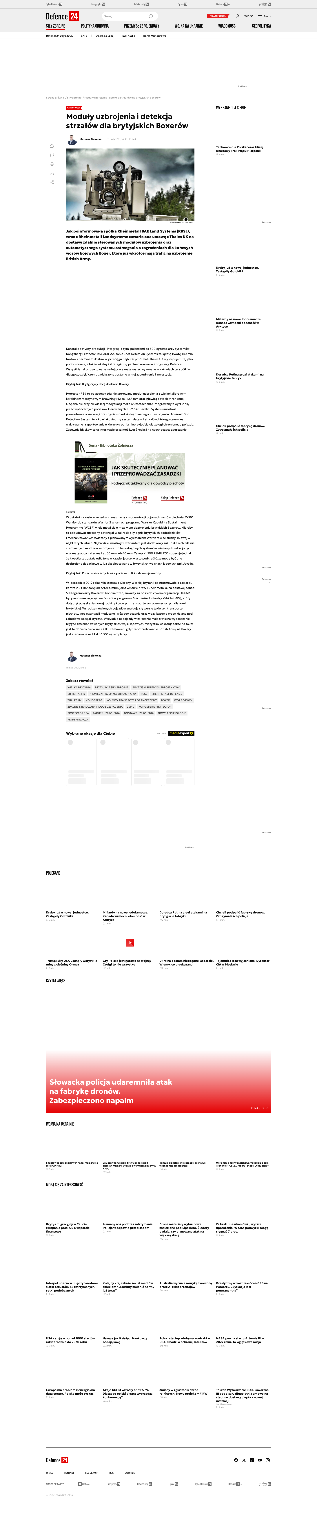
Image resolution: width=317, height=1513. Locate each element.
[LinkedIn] (252, 1460)
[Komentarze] (52, 155)
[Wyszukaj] (150, 16)
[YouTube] (259, 1460)
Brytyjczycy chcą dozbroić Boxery (105, 384)
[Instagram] (267, 1460)
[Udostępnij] (52, 182)
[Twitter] (244, 1460)
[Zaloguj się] (238, 16)
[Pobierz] (52, 173)
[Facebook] (236, 1460)
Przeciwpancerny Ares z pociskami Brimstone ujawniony (121, 573)
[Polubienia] (52, 145)
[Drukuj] (52, 164)
